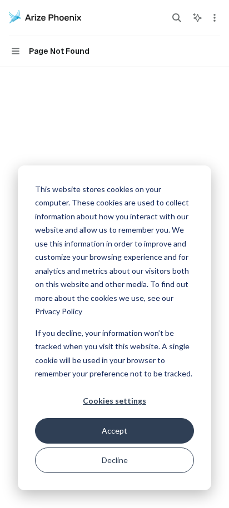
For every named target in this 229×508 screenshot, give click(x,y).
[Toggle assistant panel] (197, 18)
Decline (115, 460)
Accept (114, 430)
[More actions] (214, 18)
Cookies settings (114, 400)
